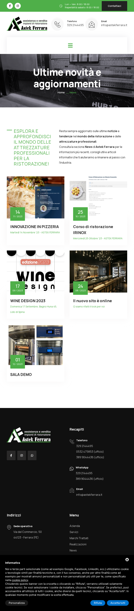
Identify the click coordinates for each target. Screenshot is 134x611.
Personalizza (17, 603)
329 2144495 (75, 25)
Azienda (75, 526)
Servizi (74, 532)
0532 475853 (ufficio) (90, 452)
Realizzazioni (78, 544)
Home (61, 92)
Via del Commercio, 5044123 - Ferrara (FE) (27, 534)
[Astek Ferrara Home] (27, 24)
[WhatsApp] (32, 455)
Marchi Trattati (79, 538)
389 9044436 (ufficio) (90, 457)
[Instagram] (18, 6)
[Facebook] (10, 6)
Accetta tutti (117, 603)
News (73, 550)
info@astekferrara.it (114, 25)
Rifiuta (98, 603)
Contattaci (114, 6)
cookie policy (20, 580)
